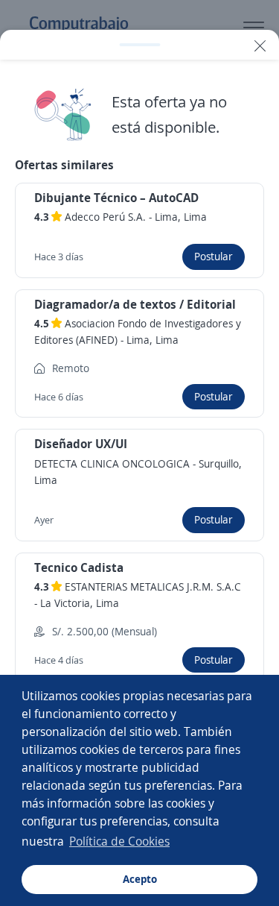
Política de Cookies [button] (119, 841)
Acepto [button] (140, 879)
